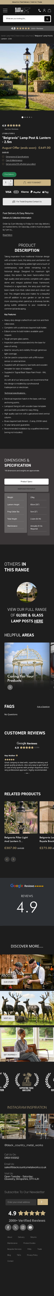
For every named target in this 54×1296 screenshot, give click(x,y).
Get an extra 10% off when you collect (21, 164)
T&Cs (19, 1255)
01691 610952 (11, 1158)
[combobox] (27, 18)
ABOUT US (9, 975)
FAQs (29, 1249)
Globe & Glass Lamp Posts (24, 36)
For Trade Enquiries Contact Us (29, 202)
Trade (40, 2)
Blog (9, 1255)
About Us (15, 2)
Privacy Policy (32, 1255)
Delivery (21, 1237)
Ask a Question (43, 707)
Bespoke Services (14, 1249)
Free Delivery (9, 174)
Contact (10, 1261)
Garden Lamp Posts (8, 36)
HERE (38, 621)
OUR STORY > (9, 982)
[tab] (26, 489)
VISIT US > (8, 1018)
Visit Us (33, 2)
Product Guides (29, 1243)
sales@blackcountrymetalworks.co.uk (25, 1167)
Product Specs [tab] (26, 481)
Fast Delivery (25, 2)
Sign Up (42, 1202)
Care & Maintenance (14, 160)
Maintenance (12, 1243)
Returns (34, 1237)
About (9, 1237)
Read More (7, 235)
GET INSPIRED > (10, 1054)
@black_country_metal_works (23, 1145)
